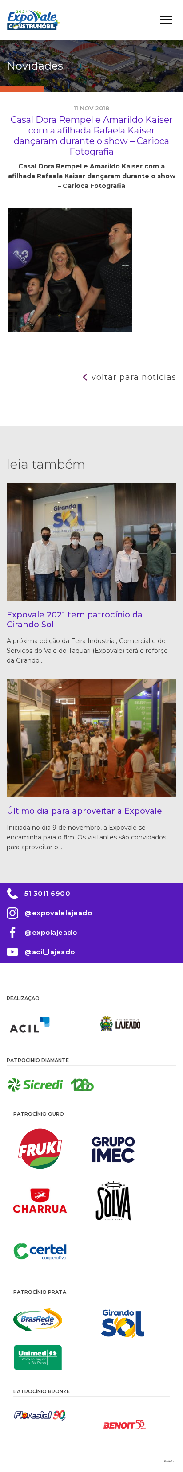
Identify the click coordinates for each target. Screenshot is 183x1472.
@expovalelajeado (58, 913)
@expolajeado (50, 932)
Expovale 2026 (33, 20)
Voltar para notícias (134, 377)
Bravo (168, 1461)
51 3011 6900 (47, 893)
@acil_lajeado (49, 952)
